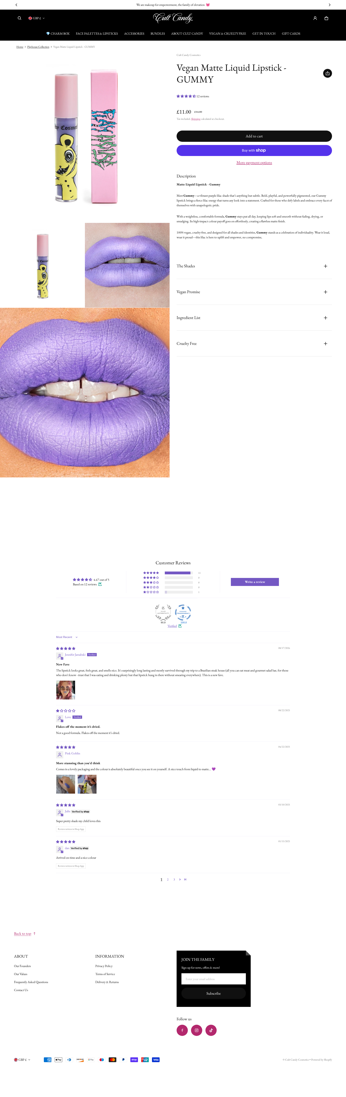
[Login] (315, 18)
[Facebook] (182, 1030)
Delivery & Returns (107, 982)
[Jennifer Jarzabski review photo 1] (65, 690)
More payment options (254, 162)
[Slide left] (16, 4)
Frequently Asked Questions (31, 982)
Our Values (20, 974)
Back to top (22, 933)
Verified (172, 626)
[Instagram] (196, 1030)
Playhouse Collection (38, 46)
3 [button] (174, 879)
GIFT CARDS (291, 33)
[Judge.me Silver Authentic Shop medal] (163, 613)
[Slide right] (329, 4)
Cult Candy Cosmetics (297, 1059)
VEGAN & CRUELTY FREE (227, 33)
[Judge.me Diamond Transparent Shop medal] (183, 613)
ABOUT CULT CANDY (187, 33)
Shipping (195, 119)
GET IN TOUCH (264, 33)
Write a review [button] (255, 582)
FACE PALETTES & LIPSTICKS (97, 33)
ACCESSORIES (134, 33)
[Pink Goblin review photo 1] (65, 784)
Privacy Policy (104, 966)
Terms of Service (105, 974)
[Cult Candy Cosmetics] (173, 18)
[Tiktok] (211, 1030)
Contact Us (21, 990)
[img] (65, 648)
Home (19, 46)
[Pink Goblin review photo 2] (87, 784)
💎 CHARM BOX (57, 33)
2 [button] (168, 879)
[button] (19, 18)
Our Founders (22, 966)
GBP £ (37, 18)
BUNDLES (158, 33)
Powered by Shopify (321, 1059)
